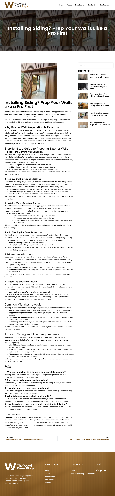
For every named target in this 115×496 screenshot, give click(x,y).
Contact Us (104, 5)
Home (61, 5)
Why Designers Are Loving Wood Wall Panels (100, 104)
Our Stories (92, 5)
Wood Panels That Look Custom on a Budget (99, 114)
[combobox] (95, 65)
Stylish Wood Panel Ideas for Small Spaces (99, 76)
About (69, 5)
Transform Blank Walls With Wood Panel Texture (100, 95)
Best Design (79, 5)
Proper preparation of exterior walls (18, 417)
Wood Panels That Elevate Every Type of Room (98, 86)
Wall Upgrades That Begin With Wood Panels (100, 124)
